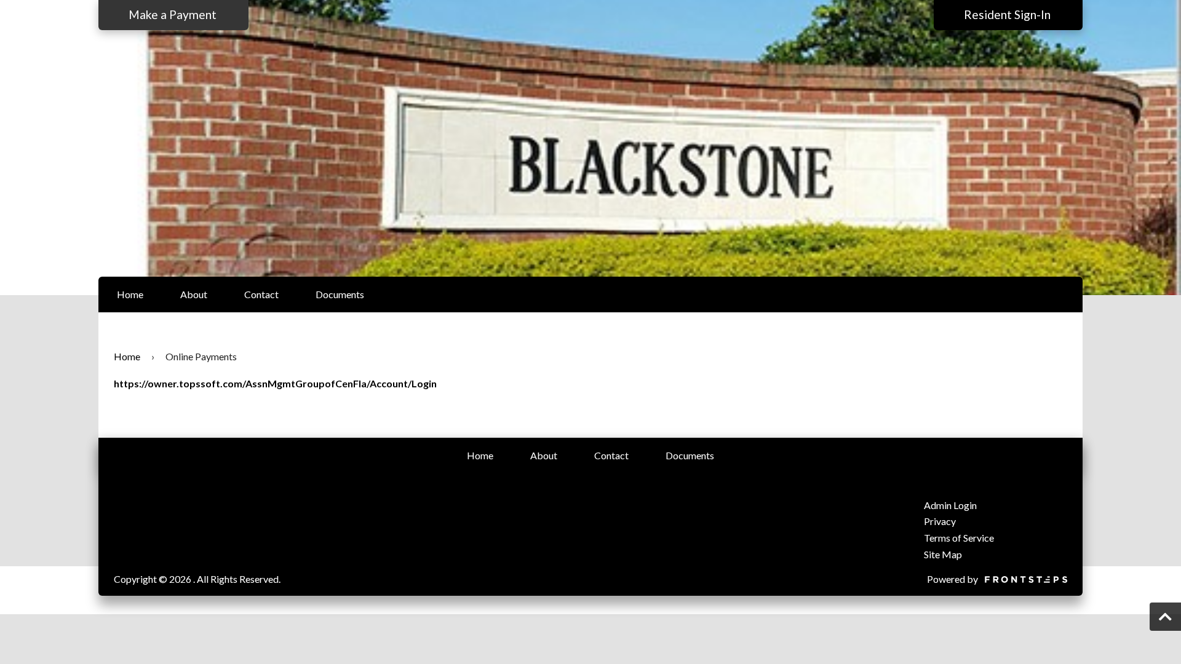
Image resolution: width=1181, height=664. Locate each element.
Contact (261, 294)
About (193, 294)
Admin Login (950, 505)
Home (130, 294)
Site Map (943, 554)
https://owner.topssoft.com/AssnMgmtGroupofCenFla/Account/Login (275, 383)
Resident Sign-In (1008, 14)
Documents (340, 294)
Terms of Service (959, 537)
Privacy (940, 521)
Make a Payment (174, 14)
